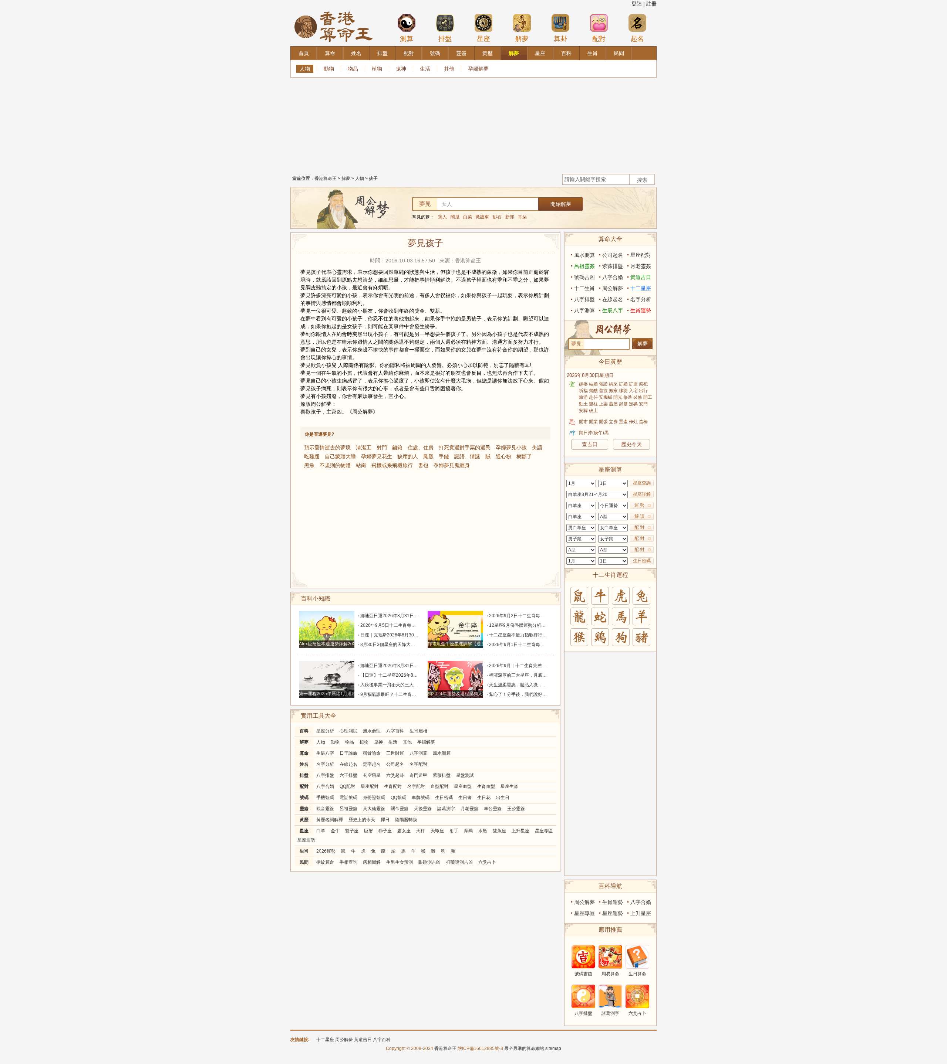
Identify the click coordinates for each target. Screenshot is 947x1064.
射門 (382, 448)
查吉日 (589, 444)
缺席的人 (407, 456)
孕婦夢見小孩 (511, 448)
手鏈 (444, 456)
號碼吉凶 (584, 277)
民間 (304, 862)
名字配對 (418, 764)
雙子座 (351, 830)
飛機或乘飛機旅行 (392, 465)
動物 (329, 69)
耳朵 (522, 217)
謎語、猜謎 (467, 456)
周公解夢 (612, 288)
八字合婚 (325, 786)
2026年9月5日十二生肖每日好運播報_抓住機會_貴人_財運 (418, 625)
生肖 (304, 851)
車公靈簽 (493, 808)
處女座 (404, 830)
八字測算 (418, 753)
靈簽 (304, 808)
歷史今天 (631, 444)
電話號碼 (348, 797)
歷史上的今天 (361, 819)
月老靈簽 (469, 808)
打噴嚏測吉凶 (459, 862)
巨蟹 (368, 830)
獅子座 (385, 830)
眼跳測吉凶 (429, 862)
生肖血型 (486, 786)
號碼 (304, 797)
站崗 (361, 465)
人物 (305, 69)
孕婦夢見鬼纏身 (452, 465)
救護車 (482, 217)
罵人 (442, 217)
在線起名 (348, 764)
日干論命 (348, 753)
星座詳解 (642, 494)
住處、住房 (421, 448)
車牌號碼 (420, 797)
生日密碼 (444, 797)
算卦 (560, 39)
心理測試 (348, 731)
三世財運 (395, 753)
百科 (304, 731)
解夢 (522, 39)
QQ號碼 (398, 797)
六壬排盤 (348, 775)
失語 (537, 448)
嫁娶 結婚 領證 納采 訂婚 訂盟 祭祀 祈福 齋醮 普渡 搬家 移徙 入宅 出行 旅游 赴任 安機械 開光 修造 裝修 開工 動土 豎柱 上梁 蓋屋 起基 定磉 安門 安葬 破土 (615, 397)
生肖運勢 (640, 310)
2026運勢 (326, 851)
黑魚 (309, 465)
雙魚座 (499, 830)
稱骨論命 (372, 753)
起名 (637, 39)
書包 (423, 465)
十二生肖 (584, 288)
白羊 (320, 830)
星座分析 (325, 731)
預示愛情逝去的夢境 (327, 448)
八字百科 (395, 731)
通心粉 (503, 456)
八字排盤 (325, 775)
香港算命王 (325, 178)
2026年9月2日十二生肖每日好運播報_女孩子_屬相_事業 (545, 615)
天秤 (420, 830)
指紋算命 (325, 862)
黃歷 (304, 819)
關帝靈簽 (399, 808)
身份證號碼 (374, 797)
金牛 (335, 830)
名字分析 (325, 764)
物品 (353, 69)
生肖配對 (393, 786)
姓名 (304, 764)
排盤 (445, 39)
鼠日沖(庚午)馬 (594, 432)
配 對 (639, 527)
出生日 (502, 797)
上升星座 (520, 830)
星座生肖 (509, 786)
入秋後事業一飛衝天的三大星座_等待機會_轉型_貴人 (413, 684)
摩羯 (468, 830)
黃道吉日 (640, 277)
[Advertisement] (473, 124)
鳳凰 (428, 456)
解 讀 (639, 516)
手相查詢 (348, 862)
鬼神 (401, 69)
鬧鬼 (455, 217)
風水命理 (372, 731)
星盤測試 (465, 775)
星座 (483, 39)
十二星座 (640, 288)
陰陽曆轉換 (406, 819)
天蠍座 (437, 830)
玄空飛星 (372, 775)
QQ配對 (347, 786)
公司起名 (395, 764)
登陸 (636, 4)
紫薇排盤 (442, 775)
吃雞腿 (312, 456)
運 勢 (639, 505)
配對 (599, 39)
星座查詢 (642, 483)
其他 (449, 69)
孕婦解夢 (478, 69)
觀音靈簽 (325, 808)
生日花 (484, 797)
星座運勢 (306, 840)
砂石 (497, 217)
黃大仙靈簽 (374, 808)
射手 (453, 830)
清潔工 (363, 448)
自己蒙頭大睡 (340, 456)
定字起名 (372, 764)
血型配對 (439, 786)
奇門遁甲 (418, 775)
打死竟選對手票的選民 (465, 448)
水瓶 (482, 830)
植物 (377, 69)
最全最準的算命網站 (524, 1048)
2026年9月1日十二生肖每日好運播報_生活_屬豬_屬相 (543, 644)
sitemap (553, 1048)
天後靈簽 (423, 808)
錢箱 (397, 448)
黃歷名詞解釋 (329, 819)
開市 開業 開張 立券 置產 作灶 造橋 (613, 421)
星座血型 (463, 786)
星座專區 (544, 830)
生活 (425, 69)
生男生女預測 (399, 862)
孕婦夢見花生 (376, 456)
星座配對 (369, 786)
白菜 (467, 217)
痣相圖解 (372, 862)
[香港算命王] (333, 10)
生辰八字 (325, 753)
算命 (304, 753)
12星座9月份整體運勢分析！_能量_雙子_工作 (534, 625)
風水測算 (442, 753)
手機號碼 (325, 797)
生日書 (465, 797)
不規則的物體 (335, 465)
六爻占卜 (487, 862)
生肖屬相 (418, 731)
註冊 (651, 4)
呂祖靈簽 (348, 808)
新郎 (509, 217)
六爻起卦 (395, 775)
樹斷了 (524, 456)
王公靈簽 (516, 808)
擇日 (385, 819)
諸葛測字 (446, 808)
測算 (406, 39)
